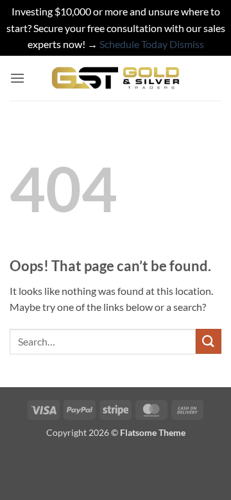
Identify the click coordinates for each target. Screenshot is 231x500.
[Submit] (208, 341)
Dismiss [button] (186, 44)
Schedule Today (133, 44)
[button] (17, 78)
